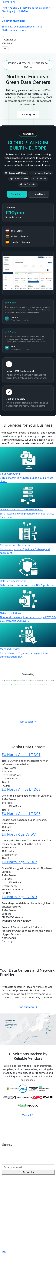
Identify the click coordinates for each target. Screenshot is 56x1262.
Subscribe (28, 1172)
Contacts (7, 1223)
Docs (4, 1227)
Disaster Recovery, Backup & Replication (24, 1195)
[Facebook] (5, 1252)
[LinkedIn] (3, 1252)
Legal (45, 1242)
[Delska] (7, 43)
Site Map (7, 1246)
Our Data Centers (12, 1209)
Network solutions (12, 1198)
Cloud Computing (12, 1184)
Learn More (39, 194)
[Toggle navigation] (5, 48)
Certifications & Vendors (15, 1216)
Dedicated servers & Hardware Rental (23, 1188)
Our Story (26, 114)
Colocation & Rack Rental (16, 1191)
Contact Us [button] (10, 39)
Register (15, 194)
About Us (7, 1213)
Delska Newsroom (12, 1220)
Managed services (12, 1202)
